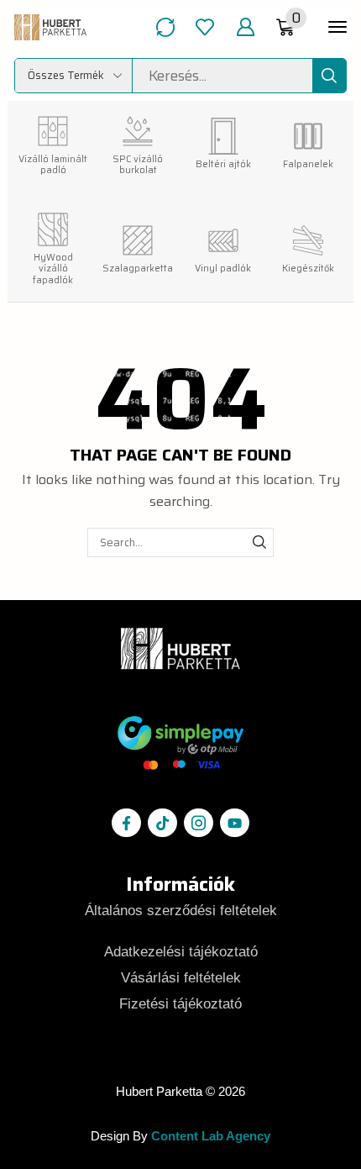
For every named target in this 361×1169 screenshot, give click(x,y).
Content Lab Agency (210, 1136)
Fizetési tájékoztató (180, 1003)
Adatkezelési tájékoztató (181, 951)
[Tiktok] (162, 822)
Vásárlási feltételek (181, 977)
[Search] (329, 75)
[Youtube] (234, 822)
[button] (165, 27)
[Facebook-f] (126, 822)
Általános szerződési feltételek (181, 910)
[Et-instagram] (198, 822)
